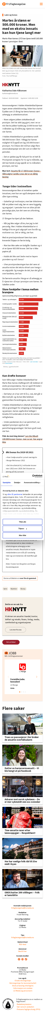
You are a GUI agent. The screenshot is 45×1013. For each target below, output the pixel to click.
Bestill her (22, 951)
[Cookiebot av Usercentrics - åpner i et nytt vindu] (32, 476)
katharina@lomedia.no (10, 93)
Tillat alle (22, 522)
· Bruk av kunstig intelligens (22, 985)
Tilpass (21, 529)
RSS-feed (22, 944)
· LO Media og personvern (22, 991)
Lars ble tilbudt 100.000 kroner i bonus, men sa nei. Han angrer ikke (22, 439)
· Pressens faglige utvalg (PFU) (28, 1009)
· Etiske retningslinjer (22, 980)
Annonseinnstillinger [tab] (32, 482)
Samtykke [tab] (7, 482)
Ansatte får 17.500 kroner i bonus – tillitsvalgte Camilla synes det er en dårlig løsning (21, 174)
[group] (22, 676)
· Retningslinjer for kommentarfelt (22, 983)
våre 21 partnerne (14, 494)
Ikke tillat (22, 535)
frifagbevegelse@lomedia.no (22, 908)
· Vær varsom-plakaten (25, 1007)
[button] (36, 676)
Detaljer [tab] (17, 482)
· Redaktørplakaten (23, 1004)
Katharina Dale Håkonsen (14, 90)
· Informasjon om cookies (22, 988)
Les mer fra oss (15, 629)
